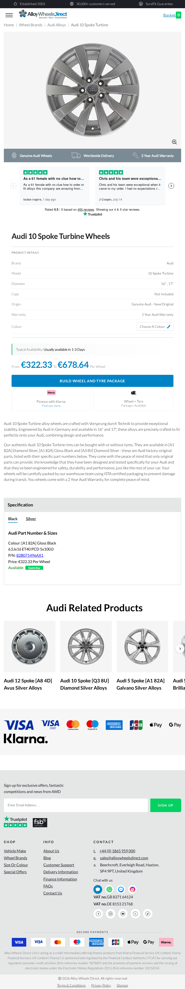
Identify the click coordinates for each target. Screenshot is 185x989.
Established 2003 (32, 4)
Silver (31, 518)
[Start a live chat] (97, 889)
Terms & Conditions (71, 985)
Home (9, 24)
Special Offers (15, 871)
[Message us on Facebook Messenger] (121, 889)
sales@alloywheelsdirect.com (120, 857)
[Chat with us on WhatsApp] (109, 889)
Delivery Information (60, 871)
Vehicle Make (15, 850)
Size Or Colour (16, 864)
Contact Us (52, 893)
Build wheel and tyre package (92, 381)
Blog (47, 857)
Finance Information (60, 879)
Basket (171, 15)
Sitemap (122, 985)
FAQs (48, 886)
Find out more (51, 406)
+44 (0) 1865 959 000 (114, 850)
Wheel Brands (30, 24)
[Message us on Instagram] (132, 889)
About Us (51, 850)
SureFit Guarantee (159, 4)
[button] (92, 90)
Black (13, 518)
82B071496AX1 (29, 555)
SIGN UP (165, 805)
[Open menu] (9, 15)
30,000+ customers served (95, 4)
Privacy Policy (101, 985)
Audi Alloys (56, 24)
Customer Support (58, 864)
